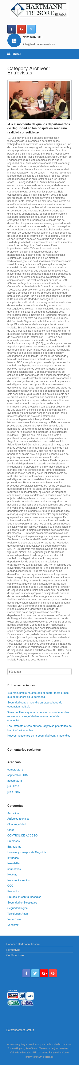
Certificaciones (15, 955)
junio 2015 (13, 792)
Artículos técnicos (18, 818)
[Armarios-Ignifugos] (39, 10)
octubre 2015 (15, 769)
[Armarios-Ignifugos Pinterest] (53, 973)
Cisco (10, 830)
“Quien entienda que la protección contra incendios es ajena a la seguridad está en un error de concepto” (38, 716)
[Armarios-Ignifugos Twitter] (35, 973)
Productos (13, 891)
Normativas (13, 950)
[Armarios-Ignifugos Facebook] (26, 973)
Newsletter (13, 863)
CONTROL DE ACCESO (22, 835)
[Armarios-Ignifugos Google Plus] (44, 973)
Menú (16, 53)
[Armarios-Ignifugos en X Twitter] (31, 29)
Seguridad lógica (17, 908)
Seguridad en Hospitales (22, 902)
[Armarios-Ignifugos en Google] (21, 29)
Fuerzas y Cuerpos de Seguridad (27, 852)
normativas (14, 869)
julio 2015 (13, 786)
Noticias (12, 874)
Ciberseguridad (16, 824)
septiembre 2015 (17, 775)
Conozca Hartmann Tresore (23, 944)
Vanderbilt (13, 925)
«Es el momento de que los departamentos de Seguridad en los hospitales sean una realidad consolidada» (38, 128)
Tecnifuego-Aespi (17, 914)
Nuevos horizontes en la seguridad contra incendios (38, 735)
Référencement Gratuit (20, 1030)
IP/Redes (13, 858)
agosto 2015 (14, 781)
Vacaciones (14, 919)
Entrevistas (14, 846)
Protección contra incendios (24, 897)
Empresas (13, 841)
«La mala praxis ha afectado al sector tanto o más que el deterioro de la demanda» (38, 695)
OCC (10, 885)
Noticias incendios (18, 880)
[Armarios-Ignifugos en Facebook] (11, 29)
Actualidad (13, 813)
